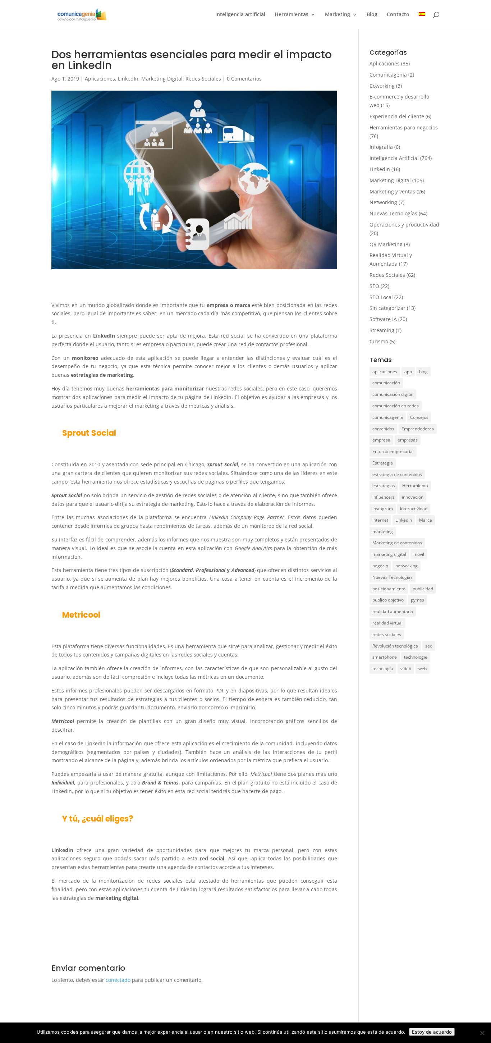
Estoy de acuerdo (432, 1032)
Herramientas (291, 15)
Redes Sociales (203, 78)
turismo (379, 341)
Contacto (398, 15)
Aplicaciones (100, 78)
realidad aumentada (392, 611)
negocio (380, 566)
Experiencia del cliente (397, 116)
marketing (382, 532)
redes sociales (386, 634)
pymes (417, 600)
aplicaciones (384, 372)
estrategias (383, 485)
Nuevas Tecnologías (393, 213)
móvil (418, 554)
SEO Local (381, 297)
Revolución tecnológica (395, 646)
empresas (408, 440)
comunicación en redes (395, 406)
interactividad (413, 509)
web (422, 668)
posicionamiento (388, 589)
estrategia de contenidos (397, 474)
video (405, 668)
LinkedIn (128, 78)
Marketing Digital (162, 78)
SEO (374, 286)
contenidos (383, 429)
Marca (425, 520)
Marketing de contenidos (397, 543)
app (408, 372)
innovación (412, 497)
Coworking (382, 85)
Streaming (382, 330)
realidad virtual (387, 623)
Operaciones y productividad (404, 224)
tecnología (382, 668)
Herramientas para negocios (404, 127)
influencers (383, 497)
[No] (482, 1033)
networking (406, 566)
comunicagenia (387, 417)
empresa (381, 440)
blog (423, 372)
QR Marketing (386, 244)
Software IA (383, 319)
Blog (372, 15)
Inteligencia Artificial (394, 158)
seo (428, 646)
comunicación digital (392, 394)
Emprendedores (417, 429)
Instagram (382, 509)
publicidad (423, 589)
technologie (415, 657)
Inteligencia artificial (240, 15)
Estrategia (382, 463)
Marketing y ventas (392, 191)
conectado (118, 979)
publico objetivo (388, 600)
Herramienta (415, 485)
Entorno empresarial (393, 451)
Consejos (419, 417)
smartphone (384, 657)
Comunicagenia (388, 74)
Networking (383, 202)
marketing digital (389, 554)
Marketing (337, 15)
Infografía (381, 146)
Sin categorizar (387, 308)
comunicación (386, 383)
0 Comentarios (244, 78)
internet (380, 520)
